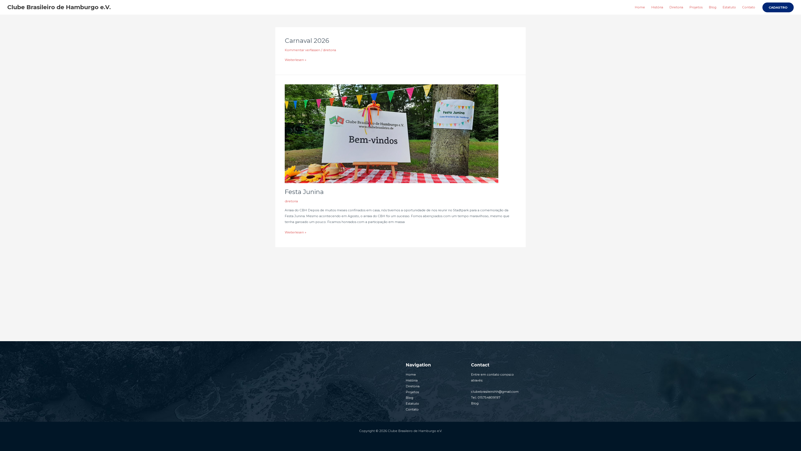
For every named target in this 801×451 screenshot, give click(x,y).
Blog (712, 7)
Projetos (696, 7)
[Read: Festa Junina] (391, 133)
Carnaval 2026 (307, 40)
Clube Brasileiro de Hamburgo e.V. (59, 7)
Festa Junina (304, 192)
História (657, 7)
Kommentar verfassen (302, 50)
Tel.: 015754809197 (485, 397)
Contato (748, 7)
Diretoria (676, 7)
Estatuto (729, 7)
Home (640, 7)
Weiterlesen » (295, 59)
